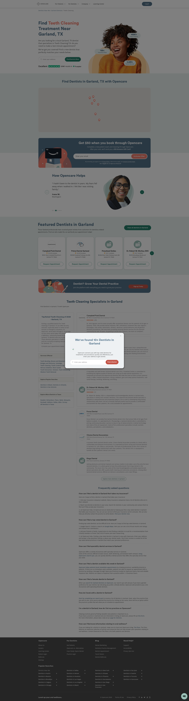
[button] (112, 362)
